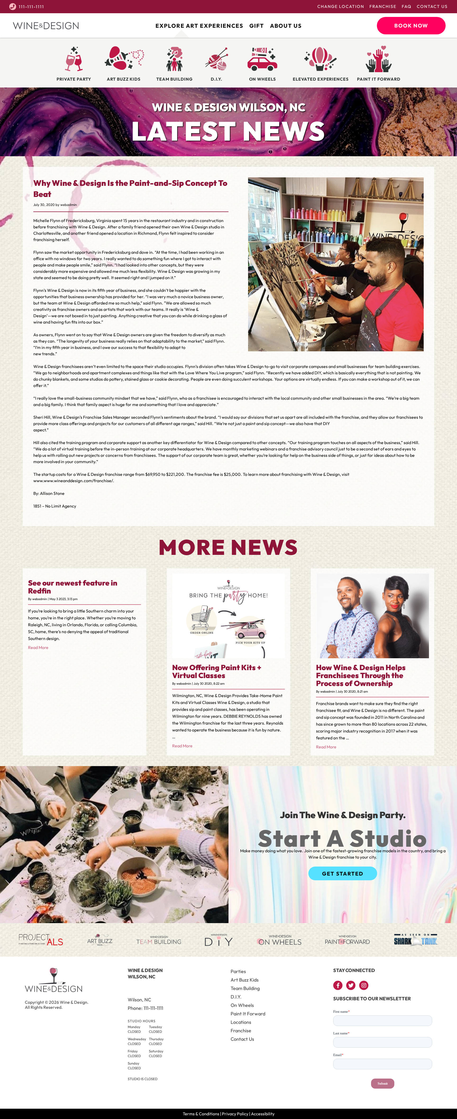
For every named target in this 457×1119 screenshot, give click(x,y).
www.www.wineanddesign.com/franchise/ (73, 480)
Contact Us (432, 6)
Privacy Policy (235, 1113)
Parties (238, 971)
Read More (38, 647)
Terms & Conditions (201, 1113)
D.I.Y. (236, 997)
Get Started (342, 873)
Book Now (411, 25)
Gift (256, 25)
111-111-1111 (31, 6)
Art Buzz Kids (245, 980)
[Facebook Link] (337, 985)
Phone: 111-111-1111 (145, 1008)
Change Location (340, 6)
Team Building (245, 988)
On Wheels (242, 1005)
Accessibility (263, 1113)
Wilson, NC (139, 1000)
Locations (241, 1022)
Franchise (382, 6)
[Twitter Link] (350, 985)
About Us (286, 25)
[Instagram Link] (363, 985)
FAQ (407, 6)
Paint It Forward (248, 1014)
